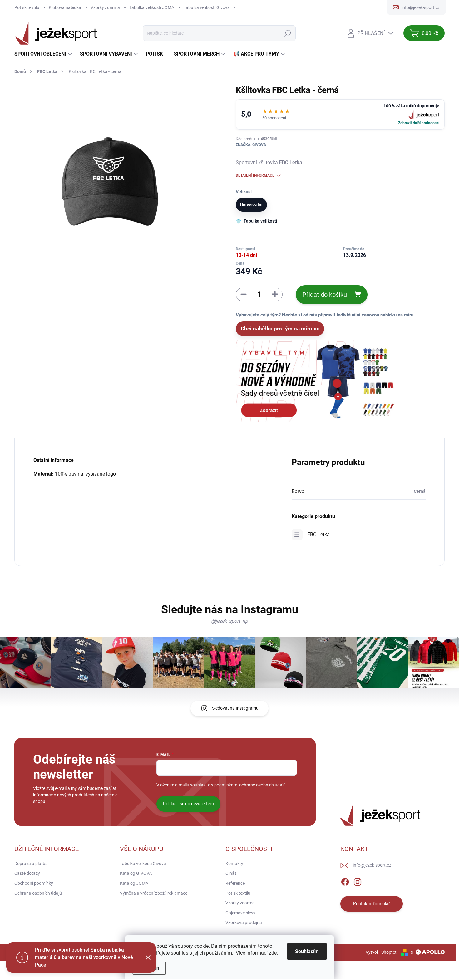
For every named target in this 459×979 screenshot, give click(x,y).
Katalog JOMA (134, 883)
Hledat (287, 33)
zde (273, 953)
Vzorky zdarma (105, 7)
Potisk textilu (26, 7)
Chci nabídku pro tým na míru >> (280, 329)
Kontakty (234, 863)
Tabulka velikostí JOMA (151, 7)
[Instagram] (357, 880)
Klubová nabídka (65, 7)
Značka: (251, 145)
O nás (231, 873)
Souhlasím (307, 951)
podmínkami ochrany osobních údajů (250, 784)
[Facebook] (345, 880)
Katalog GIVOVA (136, 873)
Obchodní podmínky (33, 883)
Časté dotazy (27, 873)
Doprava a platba (31, 863)
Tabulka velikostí (260, 220)
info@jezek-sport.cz (372, 865)
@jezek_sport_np (229, 621)
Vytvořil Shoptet (381, 952)
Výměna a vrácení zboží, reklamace (153, 893)
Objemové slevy (240, 912)
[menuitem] (44, 54)
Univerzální (251, 204)
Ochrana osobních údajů (38, 893)
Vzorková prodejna (243, 922)
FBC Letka (318, 534)
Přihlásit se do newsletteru (188, 803)
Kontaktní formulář (371, 903)
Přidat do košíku (324, 294)
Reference (235, 883)
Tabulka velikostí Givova (207, 7)
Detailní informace (255, 175)
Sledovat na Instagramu (235, 708)
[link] (340, 114)
